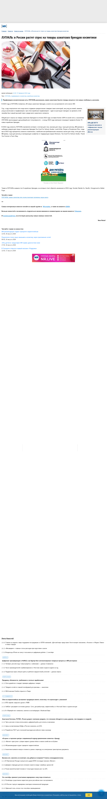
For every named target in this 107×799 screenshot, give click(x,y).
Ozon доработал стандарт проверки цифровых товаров (22, 683)
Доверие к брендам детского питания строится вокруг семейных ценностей (29, 765)
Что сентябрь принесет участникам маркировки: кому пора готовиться (26, 777)
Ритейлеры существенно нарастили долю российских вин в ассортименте (29, 780)
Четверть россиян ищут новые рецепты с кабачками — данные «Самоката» (29, 664)
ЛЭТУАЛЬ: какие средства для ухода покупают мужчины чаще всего (25, 197)
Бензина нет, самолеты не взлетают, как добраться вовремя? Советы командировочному (32, 758)
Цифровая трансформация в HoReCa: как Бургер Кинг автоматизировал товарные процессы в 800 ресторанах (39, 661)
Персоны (6, 715)
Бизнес (5, 735)
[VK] (30, 26)
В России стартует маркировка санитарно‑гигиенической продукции (26, 784)
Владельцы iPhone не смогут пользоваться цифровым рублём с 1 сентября (29, 652)
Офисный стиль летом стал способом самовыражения (22, 788)
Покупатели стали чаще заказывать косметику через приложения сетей (26, 237)
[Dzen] (49, 26)
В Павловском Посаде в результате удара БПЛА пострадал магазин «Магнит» (30, 761)
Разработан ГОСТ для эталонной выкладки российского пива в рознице (28, 730)
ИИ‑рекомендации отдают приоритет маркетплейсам (22, 745)
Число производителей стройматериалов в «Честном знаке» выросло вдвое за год (31, 668)
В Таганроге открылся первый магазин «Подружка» (19, 248)
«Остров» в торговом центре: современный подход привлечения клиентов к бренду (31, 738)
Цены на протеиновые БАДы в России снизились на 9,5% (23, 726)
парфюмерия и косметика (19, 96)
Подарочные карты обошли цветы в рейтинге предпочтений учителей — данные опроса (33, 672)
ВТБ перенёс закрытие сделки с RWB (17, 702)
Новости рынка (18, 31)
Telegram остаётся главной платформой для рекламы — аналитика (26, 687)
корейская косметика (33, 96)
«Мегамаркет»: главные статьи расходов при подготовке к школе (26, 648)
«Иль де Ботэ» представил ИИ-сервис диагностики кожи (21, 243)
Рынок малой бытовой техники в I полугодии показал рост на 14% (26, 769)
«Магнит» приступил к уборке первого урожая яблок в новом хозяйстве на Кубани (31, 741)
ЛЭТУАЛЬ (8, 96)
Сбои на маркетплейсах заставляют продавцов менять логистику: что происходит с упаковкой (34, 699)
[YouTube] (59, 26)
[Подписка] (78, 26)
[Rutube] (68, 26)
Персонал (6, 676)
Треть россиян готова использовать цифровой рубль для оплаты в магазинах (30, 722)
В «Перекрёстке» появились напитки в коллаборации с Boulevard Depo (27, 710)
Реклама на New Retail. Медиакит (53, 183)
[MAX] (40, 26)
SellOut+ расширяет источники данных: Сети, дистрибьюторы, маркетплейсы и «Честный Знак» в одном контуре (41, 706)
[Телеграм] (21, 26)
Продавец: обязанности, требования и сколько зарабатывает (23, 680)
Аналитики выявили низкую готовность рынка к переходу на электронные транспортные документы (37, 749)
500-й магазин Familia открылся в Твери (18, 691)
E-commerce (7, 696)
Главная (4, 31)
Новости (10, 31)
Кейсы (5, 657)
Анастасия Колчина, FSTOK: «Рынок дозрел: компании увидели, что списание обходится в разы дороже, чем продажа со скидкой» (47, 719)
